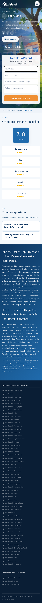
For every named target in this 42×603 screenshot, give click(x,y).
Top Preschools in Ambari (10, 493)
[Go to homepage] (9, 4)
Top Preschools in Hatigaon (11, 484)
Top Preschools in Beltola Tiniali (12, 468)
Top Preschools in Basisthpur (11, 525)
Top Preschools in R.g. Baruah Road (13, 439)
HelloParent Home (26, 596)
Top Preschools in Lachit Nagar (12, 477)
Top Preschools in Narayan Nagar (12, 503)
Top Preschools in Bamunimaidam (13, 487)
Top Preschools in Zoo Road (11, 394)
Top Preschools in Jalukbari (10, 419)
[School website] (7, 33)
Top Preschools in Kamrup (10, 554)
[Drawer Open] (37, 3)
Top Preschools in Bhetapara (11, 397)
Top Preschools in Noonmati (11, 432)
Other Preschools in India (10, 596)
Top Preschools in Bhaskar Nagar (12, 532)
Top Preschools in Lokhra (10, 490)
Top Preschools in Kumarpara (11, 403)
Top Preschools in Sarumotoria (12, 519)
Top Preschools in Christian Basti (12, 535)
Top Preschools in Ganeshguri (11, 551)
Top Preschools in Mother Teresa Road (14, 548)
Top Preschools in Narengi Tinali (12, 390)
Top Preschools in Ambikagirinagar (13, 461)
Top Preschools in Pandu (10, 464)
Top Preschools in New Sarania (12, 458)
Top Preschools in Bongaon (11, 442)
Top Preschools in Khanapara (11, 429)
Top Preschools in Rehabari (10, 474)
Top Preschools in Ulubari (10, 496)
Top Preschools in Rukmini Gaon (12, 541)
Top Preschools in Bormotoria (11, 564)
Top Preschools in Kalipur (10, 480)
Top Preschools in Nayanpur (11, 500)
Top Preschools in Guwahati (11, 578)
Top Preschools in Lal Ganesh (11, 445)
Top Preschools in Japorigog (11, 545)
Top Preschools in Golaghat (11, 584)
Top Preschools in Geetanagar (12, 426)
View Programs (10, 39)
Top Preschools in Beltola (10, 413)
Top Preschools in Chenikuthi (11, 538)
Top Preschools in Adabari (10, 448)
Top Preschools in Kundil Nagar (12, 435)
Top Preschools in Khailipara (11, 516)
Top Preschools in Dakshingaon (12, 506)
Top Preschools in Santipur (10, 452)
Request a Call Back (21, 98)
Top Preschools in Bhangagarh (12, 522)
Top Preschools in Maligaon (11, 400)
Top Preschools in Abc (9, 513)
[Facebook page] (12, 33)
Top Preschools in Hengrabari (11, 416)
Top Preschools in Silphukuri (11, 529)
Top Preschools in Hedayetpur (12, 406)
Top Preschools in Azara (9, 557)
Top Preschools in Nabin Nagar (12, 455)
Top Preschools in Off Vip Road (12, 410)
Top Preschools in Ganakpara (11, 471)
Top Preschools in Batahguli (11, 423)
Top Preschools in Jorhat (10, 581)
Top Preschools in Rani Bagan (11, 561)
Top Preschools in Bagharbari (11, 509)
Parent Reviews (29, 39)
